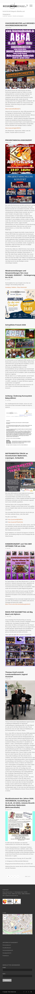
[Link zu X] (29, 992)
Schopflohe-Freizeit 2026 (15, 325)
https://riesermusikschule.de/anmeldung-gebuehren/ (18, 604)
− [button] (4, 919)
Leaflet (18, 933)
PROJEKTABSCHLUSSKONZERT (18, 140)
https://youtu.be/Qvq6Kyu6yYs (13, 108)
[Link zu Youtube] (31, 992)
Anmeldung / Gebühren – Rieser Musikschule (16, 287)
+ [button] (4, 916)
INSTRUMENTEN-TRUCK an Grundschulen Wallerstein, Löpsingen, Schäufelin (16, 456)
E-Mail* (4, 967)
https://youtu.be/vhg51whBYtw (15, 519)
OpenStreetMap (24, 933)
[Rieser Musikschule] (14, 6)
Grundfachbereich (7, 947)
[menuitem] (26, 6)
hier (17, 634)
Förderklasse (6, 955)
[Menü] (30, 6)
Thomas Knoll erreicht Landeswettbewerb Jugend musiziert (16, 674)
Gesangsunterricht (7, 953)
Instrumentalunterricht (8, 950)
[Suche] (26, 6)
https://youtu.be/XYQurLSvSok (15, 522)
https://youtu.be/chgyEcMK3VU (13, 128)
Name (4, 973)
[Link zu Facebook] (24, 992)
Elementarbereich (7, 945)
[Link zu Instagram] (26, 992)
